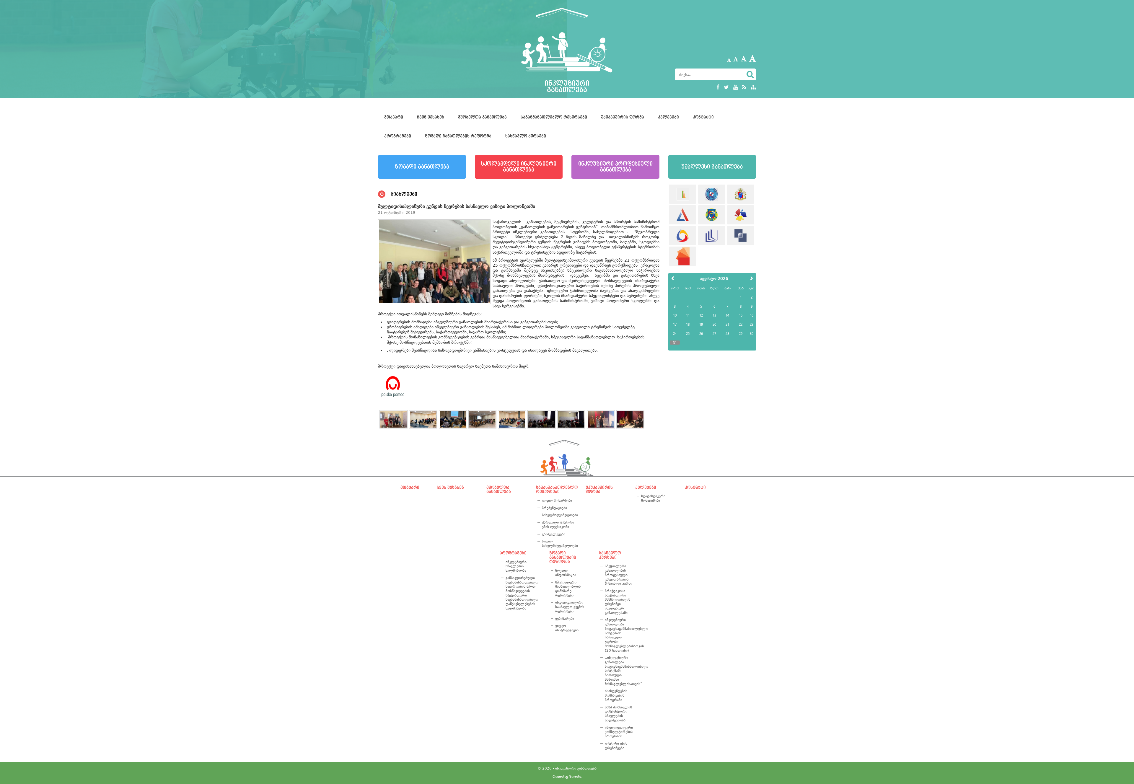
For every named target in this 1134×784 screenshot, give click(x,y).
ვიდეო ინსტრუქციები (567, 628)
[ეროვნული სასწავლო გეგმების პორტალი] (682, 256)
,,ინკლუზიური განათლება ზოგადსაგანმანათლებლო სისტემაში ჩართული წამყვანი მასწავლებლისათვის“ (619, 671)
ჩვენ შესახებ (430, 117)
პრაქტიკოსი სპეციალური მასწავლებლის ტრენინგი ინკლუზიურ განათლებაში (617, 602)
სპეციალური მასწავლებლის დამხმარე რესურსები (568, 588)
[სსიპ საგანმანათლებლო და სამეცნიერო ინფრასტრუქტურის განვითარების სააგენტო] (740, 214)
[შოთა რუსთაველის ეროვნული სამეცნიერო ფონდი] (740, 235)
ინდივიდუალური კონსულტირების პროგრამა (619, 732)
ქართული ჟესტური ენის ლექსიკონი (558, 524)
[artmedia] (567, 777)
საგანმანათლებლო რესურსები (554, 117)
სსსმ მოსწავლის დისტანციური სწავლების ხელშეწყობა (618, 713)
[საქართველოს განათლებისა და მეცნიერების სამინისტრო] (740, 194)
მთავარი (393, 117)
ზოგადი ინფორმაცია (565, 572)
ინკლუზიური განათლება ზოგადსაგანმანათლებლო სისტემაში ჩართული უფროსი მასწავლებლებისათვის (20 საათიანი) (619, 635)
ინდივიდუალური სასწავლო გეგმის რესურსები (569, 606)
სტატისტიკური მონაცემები (653, 498)
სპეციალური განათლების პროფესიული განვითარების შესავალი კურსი (618, 575)
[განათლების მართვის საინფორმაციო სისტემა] (682, 235)
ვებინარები (564, 619)
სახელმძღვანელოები (559, 515)
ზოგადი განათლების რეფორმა (458, 136)
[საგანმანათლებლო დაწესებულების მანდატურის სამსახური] (711, 194)
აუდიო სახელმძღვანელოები (559, 543)
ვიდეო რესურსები (557, 500)
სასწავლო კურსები (525, 136)
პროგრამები (397, 136)
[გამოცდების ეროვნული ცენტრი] (682, 214)
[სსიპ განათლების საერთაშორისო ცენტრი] (682, 194)
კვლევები (668, 117)
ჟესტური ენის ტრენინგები (616, 745)
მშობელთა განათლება (482, 117)
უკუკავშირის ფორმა (622, 117)
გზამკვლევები (553, 534)
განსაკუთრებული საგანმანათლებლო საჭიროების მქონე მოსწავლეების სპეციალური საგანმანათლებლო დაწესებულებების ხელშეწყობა (522, 593)
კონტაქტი (703, 117)
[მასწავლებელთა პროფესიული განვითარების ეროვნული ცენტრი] (711, 235)
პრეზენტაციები (554, 508)
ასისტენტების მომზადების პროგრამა (616, 695)
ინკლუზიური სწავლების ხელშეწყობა (516, 566)
